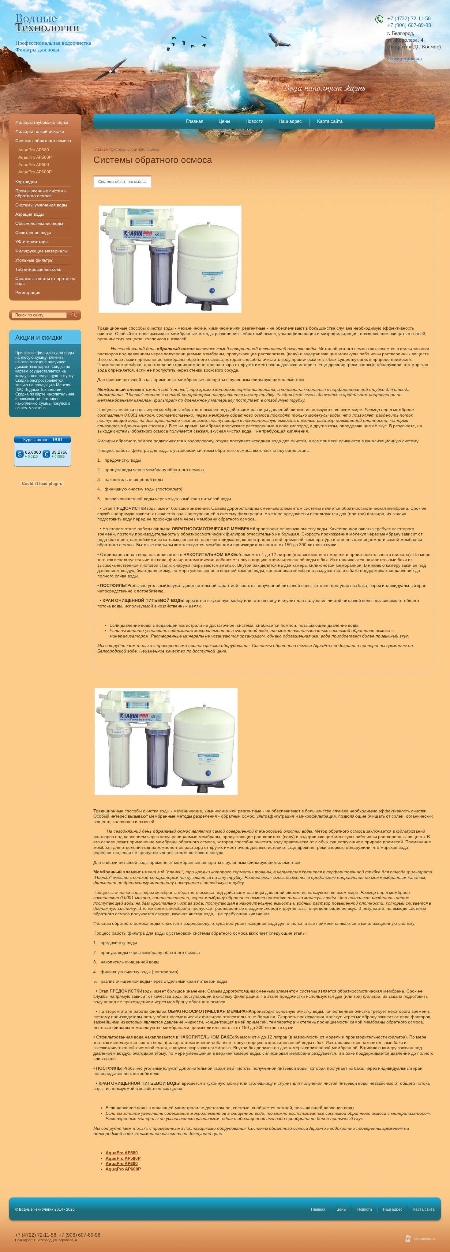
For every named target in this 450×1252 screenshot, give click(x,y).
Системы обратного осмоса (122, 182)
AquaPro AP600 (33, 164)
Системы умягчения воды (41, 204)
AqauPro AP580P (35, 157)
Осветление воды (33, 232)
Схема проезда (404, 58)
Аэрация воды (29, 214)
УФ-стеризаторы (31, 241)
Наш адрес (290, 121)
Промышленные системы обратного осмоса (40, 193)
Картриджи (26, 181)
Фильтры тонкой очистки (39, 131)
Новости (254, 121)
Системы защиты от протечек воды (45, 281)
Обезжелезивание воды (39, 223)
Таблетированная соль (38, 269)
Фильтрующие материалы (41, 250)
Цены (224, 121)
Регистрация (27, 292)
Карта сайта (330, 121)
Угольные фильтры (34, 260)
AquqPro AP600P (35, 171)
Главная (194, 121)
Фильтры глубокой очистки (41, 122)
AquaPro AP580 (33, 149)
